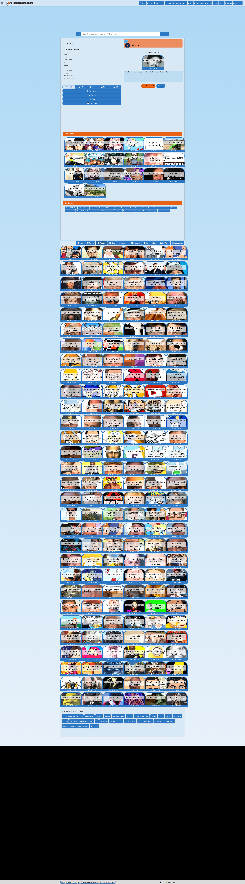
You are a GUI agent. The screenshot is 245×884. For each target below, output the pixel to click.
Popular (169, 3)
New (191, 3)
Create (199, 3)
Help (216, 3)
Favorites (209, 3)
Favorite (93, 95)
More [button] (221, 3)
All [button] (155, 243)
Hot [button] (147, 243)
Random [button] (136, 243)
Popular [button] (103, 243)
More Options (93, 91)
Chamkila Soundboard (71, 49)
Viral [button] (81, 243)
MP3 (81, 87)
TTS (185, 3)
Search (143, 3)
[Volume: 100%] (182, 882)
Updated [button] (124, 243)
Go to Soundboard (148, 86)
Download (69, 87)
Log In (237, 3)
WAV (93, 87)
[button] (160, 882)
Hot (157, 3)
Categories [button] (178, 243)
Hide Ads (229, 3)
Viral (162, 3)
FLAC (105, 87)
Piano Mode (93, 103)
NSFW (164, 243)
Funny (150, 3)
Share (93, 99)
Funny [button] (91, 243)
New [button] (113, 243)
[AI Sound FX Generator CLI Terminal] (78, 882)
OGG (116, 87)
